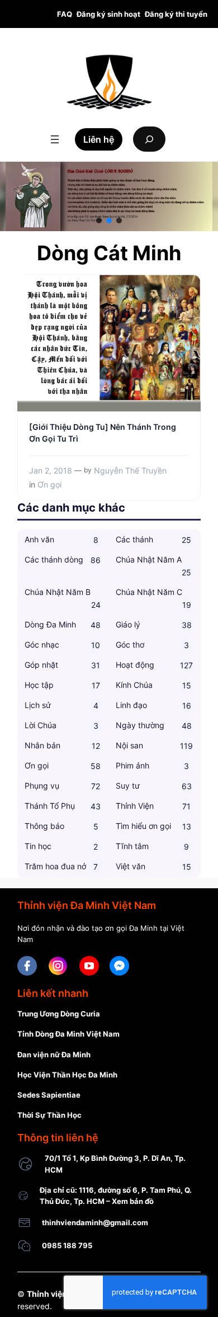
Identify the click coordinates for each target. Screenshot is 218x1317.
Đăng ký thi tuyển (176, 14)
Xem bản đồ (133, 1201)
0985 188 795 (67, 1245)
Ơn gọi (49, 484)
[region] (109, 196)
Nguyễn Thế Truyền (130, 470)
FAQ (64, 14)
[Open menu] (54, 139)
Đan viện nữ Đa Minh (54, 1054)
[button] (99, 220)
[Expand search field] (149, 139)
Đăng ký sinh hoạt (108, 14)
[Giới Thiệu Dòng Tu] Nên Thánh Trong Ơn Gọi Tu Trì (102, 432)
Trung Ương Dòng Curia (58, 1013)
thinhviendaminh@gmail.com (95, 1222)
